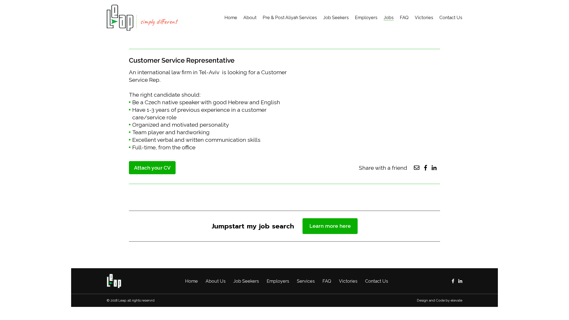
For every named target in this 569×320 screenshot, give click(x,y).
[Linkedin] (460, 281)
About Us (216, 281)
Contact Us (450, 17)
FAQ (404, 17)
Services (306, 281)
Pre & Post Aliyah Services (290, 17)
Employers (366, 17)
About (249, 17)
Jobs (389, 17)
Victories (424, 17)
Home (230, 17)
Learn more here (330, 226)
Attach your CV (152, 168)
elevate (456, 300)
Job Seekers (336, 17)
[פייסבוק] (453, 281)
